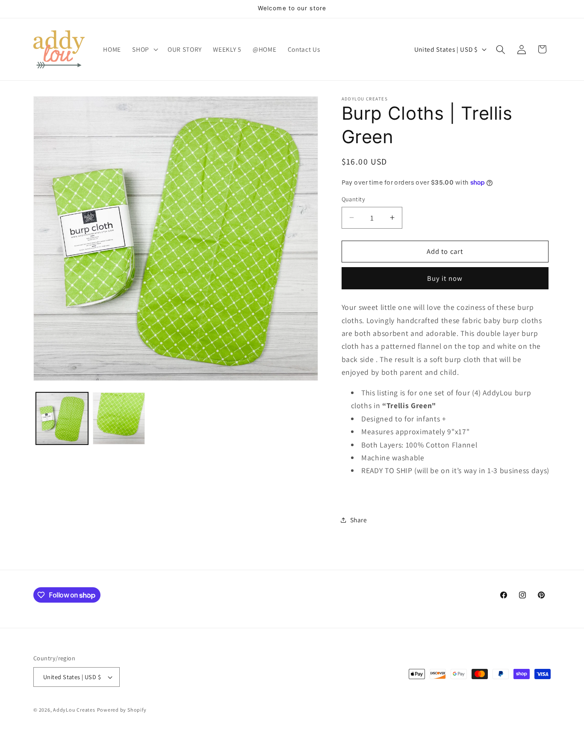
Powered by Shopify (122, 709)
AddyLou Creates (74, 709)
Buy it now (445, 278)
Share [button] (358, 519)
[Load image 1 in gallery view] (62, 418)
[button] (144, 49)
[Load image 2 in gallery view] (119, 418)
